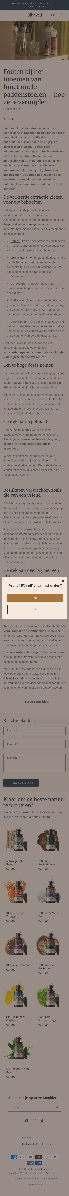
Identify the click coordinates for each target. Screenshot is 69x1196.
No (35, 609)
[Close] (63, 581)
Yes (35, 597)
